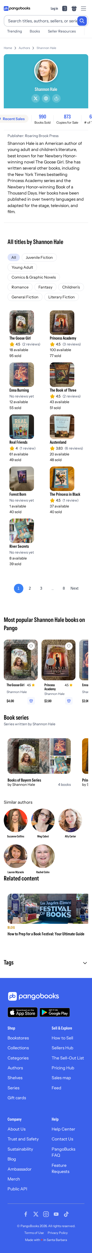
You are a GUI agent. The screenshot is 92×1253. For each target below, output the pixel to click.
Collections (18, 1047)
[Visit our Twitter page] (36, 1214)
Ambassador (20, 1169)
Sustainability (20, 1149)
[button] (46, 962)
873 (67, 116)
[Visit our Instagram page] (46, 1214)
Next (74, 588)
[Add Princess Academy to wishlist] (69, 646)
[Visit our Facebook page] (26, 1214)
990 (42, 116)
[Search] (82, 21)
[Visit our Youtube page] (56, 1214)
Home (8, 48)
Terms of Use (34, 1233)
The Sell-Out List (68, 1057)
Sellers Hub (62, 1047)
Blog (12, 1158)
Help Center (63, 1129)
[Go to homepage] (17, 8)
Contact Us (62, 1138)
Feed (56, 1087)
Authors (24, 48)
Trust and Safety (23, 1138)
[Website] (46, 98)
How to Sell (62, 1037)
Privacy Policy (58, 1233)
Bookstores (18, 1037)
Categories (18, 1057)
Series (13, 1087)
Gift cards (17, 1097)
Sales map (61, 1077)
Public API (17, 1188)
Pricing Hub (63, 1067)
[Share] (56, 98)
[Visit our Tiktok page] (66, 1214)
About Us (16, 1129)
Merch (14, 1178)
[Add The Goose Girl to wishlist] (31, 646)
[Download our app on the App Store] (23, 1012)
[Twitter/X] (35, 98)
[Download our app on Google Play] (55, 1012)
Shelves (15, 1077)
